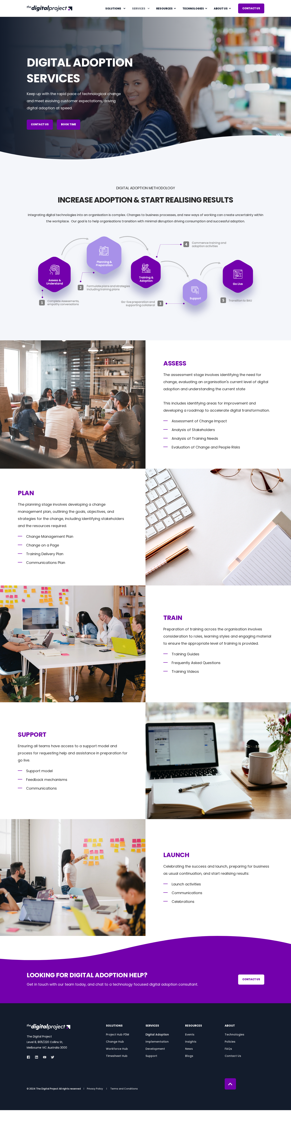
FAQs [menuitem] (228, 1049)
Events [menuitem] (189, 1034)
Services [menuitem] (138, 8)
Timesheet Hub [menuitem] (116, 1056)
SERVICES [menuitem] (152, 1026)
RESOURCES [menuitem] (193, 1026)
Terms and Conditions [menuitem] (124, 1089)
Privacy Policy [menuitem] (95, 1089)
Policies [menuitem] (230, 1042)
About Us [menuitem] (221, 8)
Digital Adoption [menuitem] (157, 1034)
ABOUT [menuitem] (230, 1026)
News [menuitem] (189, 1049)
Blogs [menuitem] (189, 1056)
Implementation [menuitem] (157, 1042)
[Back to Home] (49, 8)
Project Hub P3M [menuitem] (117, 1034)
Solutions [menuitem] (113, 8)
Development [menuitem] (155, 1049)
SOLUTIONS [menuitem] (114, 1026)
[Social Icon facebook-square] (29, 1057)
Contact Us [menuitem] (233, 1056)
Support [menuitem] (151, 1056)
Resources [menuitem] (164, 8)
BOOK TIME (68, 124)
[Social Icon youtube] (45, 1057)
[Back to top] (230, 1084)
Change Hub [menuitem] (115, 1042)
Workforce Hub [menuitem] (117, 1049)
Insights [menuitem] (190, 1042)
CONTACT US (251, 8)
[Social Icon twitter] (51, 1057)
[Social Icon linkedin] (36, 1057)
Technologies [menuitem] (193, 8)
